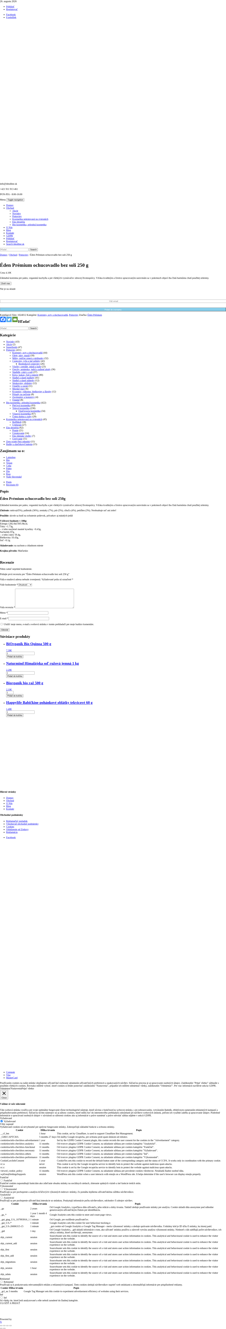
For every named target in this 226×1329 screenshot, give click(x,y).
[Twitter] (9, 319)
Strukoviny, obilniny (22, 383)
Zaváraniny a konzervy (23, 397)
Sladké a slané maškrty (23, 377)
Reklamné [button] (5, 1279)
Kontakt (10, 233)
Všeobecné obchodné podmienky (22, 824)
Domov (10, 205)
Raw (8, 474)
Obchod (10, 208)
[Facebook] (3, 319)
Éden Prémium (94, 315)
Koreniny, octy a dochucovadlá (53, 315)
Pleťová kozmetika (21, 405)
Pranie (15, 430)
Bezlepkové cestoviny (29, 363)
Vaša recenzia (7, 607)
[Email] (15, 319)
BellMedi (16, 422)
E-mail (4, 618)
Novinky (16, 213)
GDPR (9, 235)
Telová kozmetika (21, 408)
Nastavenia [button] (16, 1088)
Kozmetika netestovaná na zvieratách (30, 219)
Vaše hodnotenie (9, 584)
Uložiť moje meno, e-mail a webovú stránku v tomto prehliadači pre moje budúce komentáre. (49, 624)
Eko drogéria (18, 222)
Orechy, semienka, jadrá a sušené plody (31, 369)
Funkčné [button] (4, 1177)
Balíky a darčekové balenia (19, 444)
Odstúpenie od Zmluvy (17, 829)
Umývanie (17, 438)
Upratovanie (18, 433)
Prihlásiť (10, 6)
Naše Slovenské (14, 476)
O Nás (9, 227)
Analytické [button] (5, 1194)
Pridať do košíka (14, 656)
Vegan (9, 463)
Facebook (11, 837)
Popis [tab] (9, 482)
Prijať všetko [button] (28, 1088)
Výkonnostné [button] (6, 1186)
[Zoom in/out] (1, 1325)
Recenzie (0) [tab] (12, 484)
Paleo (9, 468)
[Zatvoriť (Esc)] (10, 1325)
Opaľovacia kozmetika (29, 411)
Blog (8, 230)
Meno (4, 612)
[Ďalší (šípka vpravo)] (4, 1328)
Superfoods (11, 347)
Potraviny (17, 216)
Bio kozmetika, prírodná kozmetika (29, 224)
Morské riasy (18, 388)
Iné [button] (1, 1294)
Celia (8, 465)
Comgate (10, 1072)
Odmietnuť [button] (5, 1088)
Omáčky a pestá (20, 386)
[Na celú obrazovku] (4, 1325)
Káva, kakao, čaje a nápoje (25, 375)
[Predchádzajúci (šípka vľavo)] (1, 1328)
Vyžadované (10, 1121)
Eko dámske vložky (22, 436)
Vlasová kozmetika (21, 413)
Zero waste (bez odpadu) (18, 441)
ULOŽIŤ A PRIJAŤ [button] (10, 1303)
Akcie (15, 210)
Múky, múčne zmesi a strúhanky (28, 358)
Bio (8, 460)
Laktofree (11, 457)
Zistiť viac (5, 283)
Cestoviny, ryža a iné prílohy (26, 361)
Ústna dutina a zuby (22, 416)
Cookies (10, 826)
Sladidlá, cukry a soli (22, 372)
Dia (8, 471)
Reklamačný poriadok (17, 821)
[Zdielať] (7, 1325)
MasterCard (12, 1077)
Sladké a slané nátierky (23, 380)
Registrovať (12, 9)
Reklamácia (12, 832)
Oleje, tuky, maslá (21, 355)
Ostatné (16, 400)
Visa (8, 1075)
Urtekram (17, 425)
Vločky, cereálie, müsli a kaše (26, 366)
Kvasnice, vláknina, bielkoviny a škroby (31, 391)
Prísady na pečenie (21, 394)
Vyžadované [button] (6, 1118)
